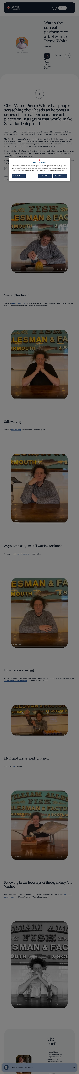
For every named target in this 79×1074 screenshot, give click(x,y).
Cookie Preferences (18, 175)
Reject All (45, 175)
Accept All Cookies (60, 175)
